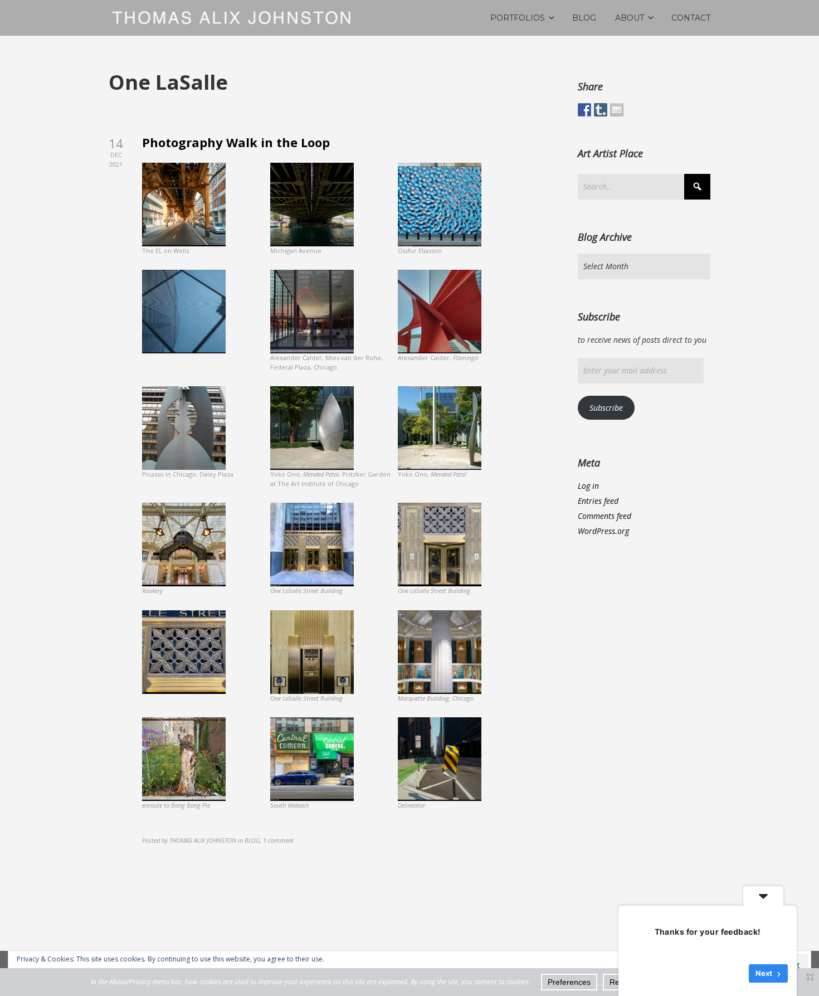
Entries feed (598, 500)
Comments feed (604, 516)
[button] (206, 214)
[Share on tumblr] (600, 109)
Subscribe (606, 407)
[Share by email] (616, 109)
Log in (588, 485)
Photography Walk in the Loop (236, 142)
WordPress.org (603, 531)
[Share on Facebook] (584, 109)
